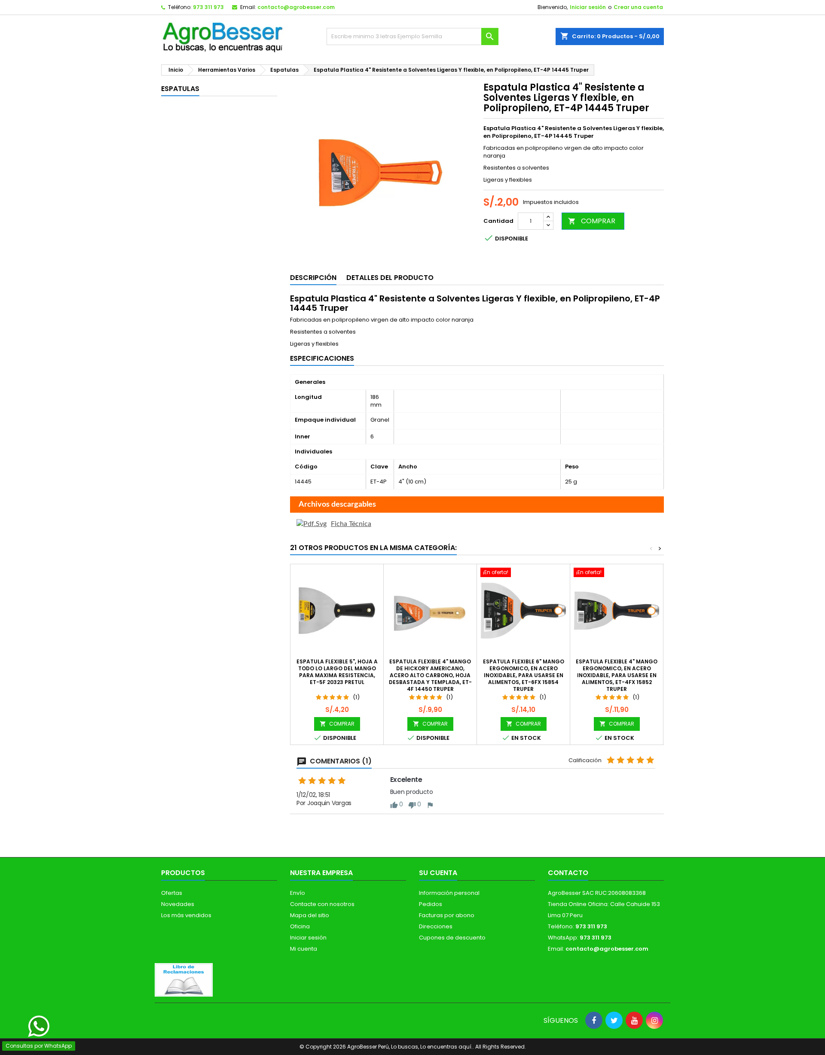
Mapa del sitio (309, 915)
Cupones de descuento (452, 937)
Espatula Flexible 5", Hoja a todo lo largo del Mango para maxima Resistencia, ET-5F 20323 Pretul (337, 672)
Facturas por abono (446, 915)
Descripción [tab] (313, 278)
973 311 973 (208, 7)
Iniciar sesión (588, 7)
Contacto (568, 873)
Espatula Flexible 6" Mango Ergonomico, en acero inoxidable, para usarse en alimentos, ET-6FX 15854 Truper (523, 675)
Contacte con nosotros (322, 904)
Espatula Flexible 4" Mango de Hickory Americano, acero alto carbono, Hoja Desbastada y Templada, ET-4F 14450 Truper (430, 675)
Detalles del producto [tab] (390, 278)
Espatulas (180, 89)
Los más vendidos (186, 915)
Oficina (300, 926)
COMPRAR (591, 221)
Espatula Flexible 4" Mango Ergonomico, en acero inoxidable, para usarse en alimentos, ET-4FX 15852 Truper (616, 675)
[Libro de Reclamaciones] (184, 980)
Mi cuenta (303, 949)
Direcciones (435, 926)
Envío (297, 893)
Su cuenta (438, 873)
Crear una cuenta (638, 7)
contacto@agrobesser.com (296, 7)
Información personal (449, 893)
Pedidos (430, 904)
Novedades (177, 904)
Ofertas (171, 893)
